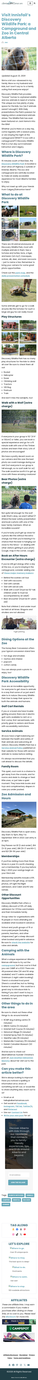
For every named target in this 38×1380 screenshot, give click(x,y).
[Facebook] (17, 1229)
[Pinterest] (24, 1229)
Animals (30, 1195)
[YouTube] (24, 1234)
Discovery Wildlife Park (13, 163)
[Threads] (21, 1229)
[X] (21, 1234)
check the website (21, 942)
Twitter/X (27, 1106)
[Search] (34, 3)
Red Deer (26, 1200)
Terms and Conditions (22, 1358)
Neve (12, 1377)
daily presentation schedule (16, 275)
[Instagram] (13, 1234)
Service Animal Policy (12, 748)
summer (6, 1204)
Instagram (9, 1106)
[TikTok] (17, 1234)
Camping (6, 1200)
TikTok (18, 1106)
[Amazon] (13, 1229)
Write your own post (14, 1115)
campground (8, 965)
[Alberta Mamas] (12, 3)
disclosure (11, 1316)
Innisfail (16, 1200)
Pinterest (12, 1109)
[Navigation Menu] (30, 3)
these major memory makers (18, 573)
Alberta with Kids (16, 1195)
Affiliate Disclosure (10, 1355)
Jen (6, 42)
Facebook (22, 1103)
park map (20, 272)
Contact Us (16, 1112)
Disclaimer (23, 1355)
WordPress (24, 1377)
